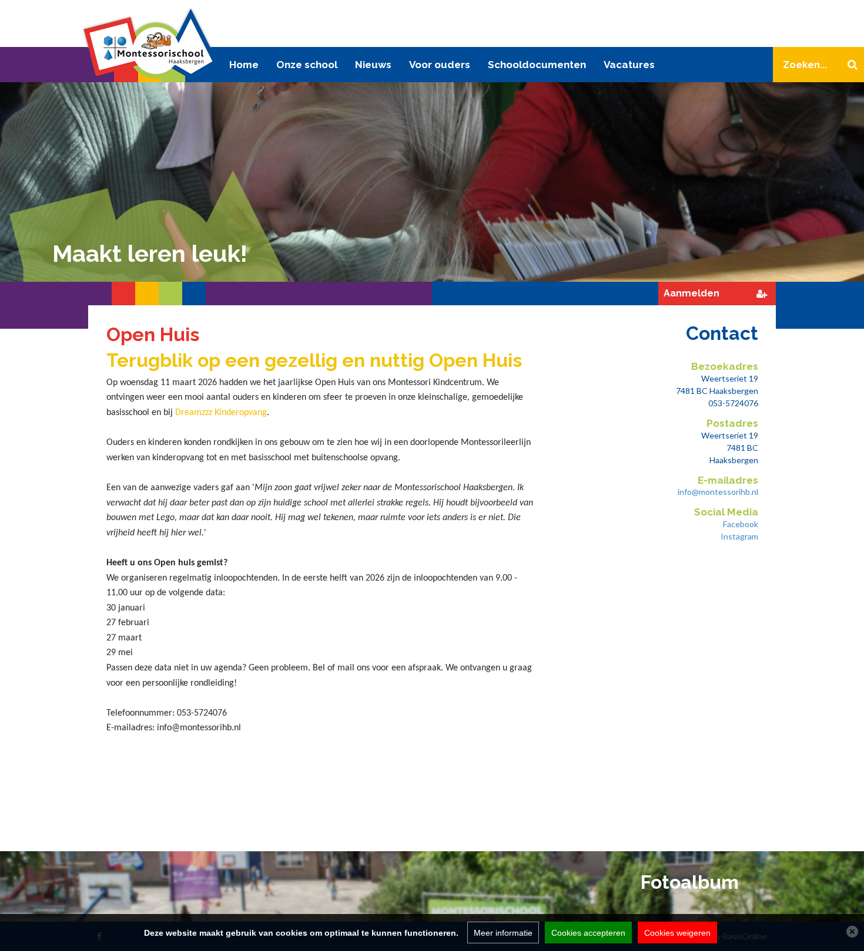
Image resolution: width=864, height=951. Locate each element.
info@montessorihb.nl (718, 492)
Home (244, 64)
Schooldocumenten (537, 64)
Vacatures (629, 64)
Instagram (739, 536)
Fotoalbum (690, 882)
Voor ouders (439, 64)
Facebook (740, 524)
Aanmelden (691, 293)
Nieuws (373, 64)
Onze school (306, 64)
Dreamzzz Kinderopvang (221, 412)
